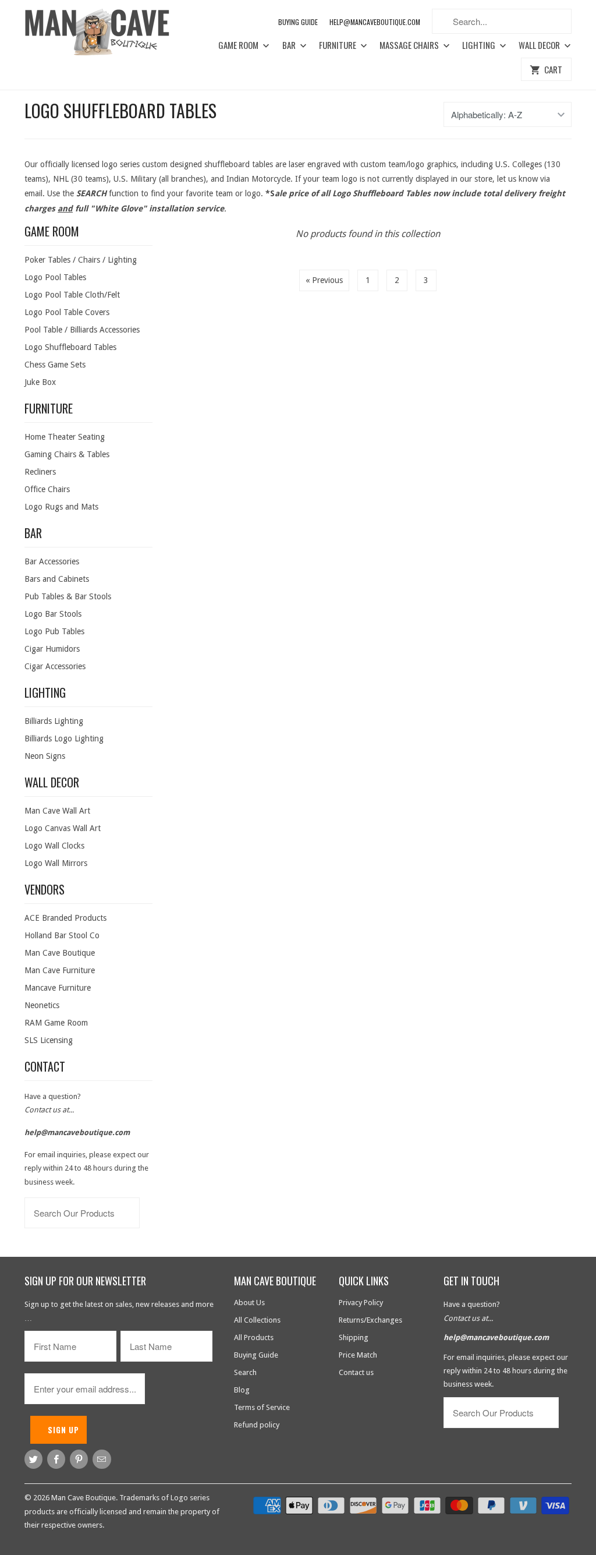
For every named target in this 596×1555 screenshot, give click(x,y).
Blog (242, 1390)
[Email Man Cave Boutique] (102, 1459)
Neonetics (41, 1005)
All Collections (257, 1320)
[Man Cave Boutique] (105, 34)
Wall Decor (540, 45)
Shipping (353, 1337)
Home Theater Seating (64, 436)
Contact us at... (49, 1109)
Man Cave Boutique (59, 952)
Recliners (40, 471)
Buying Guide (298, 22)
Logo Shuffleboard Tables (120, 110)
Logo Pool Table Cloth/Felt (72, 294)
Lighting (479, 45)
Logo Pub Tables (54, 631)
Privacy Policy (361, 1302)
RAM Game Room (56, 1022)
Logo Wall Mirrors (55, 863)
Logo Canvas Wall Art (62, 828)
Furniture (338, 45)
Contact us (356, 1372)
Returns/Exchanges (370, 1320)
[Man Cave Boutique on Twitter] (33, 1459)
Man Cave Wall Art (57, 810)
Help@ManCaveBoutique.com (374, 22)
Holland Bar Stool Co (62, 935)
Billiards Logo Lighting (64, 738)
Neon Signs (44, 756)
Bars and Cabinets (56, 579)
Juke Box (40, 382)
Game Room (239, 45)
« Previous (324, 280)
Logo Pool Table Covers (66, 312)
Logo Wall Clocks (54, 845)
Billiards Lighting (53, 721)
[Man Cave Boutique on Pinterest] (79, 1459)
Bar (289, 45)
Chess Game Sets (55, 364)
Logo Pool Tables (55, 277)
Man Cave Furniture (59, 970)
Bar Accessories (51, 561)
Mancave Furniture (57, 987)
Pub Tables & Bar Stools (67, 596)
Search (245, 1372)
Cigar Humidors (52, 648)
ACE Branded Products (65, 918)
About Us (249, 1302)
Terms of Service (262, 1407)
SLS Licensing (48, 1040)
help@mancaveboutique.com (77, 1132)
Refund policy (256, 1424)
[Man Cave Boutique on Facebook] (56, 1459)
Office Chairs (47, 489)
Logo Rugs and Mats (61, 506)
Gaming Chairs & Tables (66, 454)
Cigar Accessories (55, 666)
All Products (254, 1337)
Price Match (358, 1355)
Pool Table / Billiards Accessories (82, 329)
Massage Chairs (410, 45)
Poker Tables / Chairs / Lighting (80, 259)
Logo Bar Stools (52, 614)
